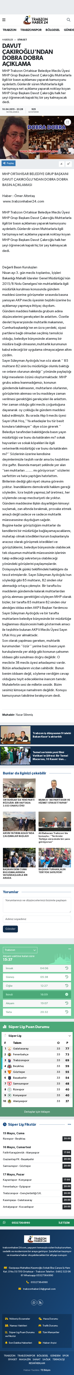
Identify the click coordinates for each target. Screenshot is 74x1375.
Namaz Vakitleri (18, 1325)
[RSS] (40, 1302)
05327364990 (39, 1282)
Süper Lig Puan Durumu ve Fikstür (20, 1334)
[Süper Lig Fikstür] (69, 1124)
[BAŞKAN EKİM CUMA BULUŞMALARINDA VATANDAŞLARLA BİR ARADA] (19, 857)
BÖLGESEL (53, 30)
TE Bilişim (45, 1370)
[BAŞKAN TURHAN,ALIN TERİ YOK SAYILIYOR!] (55, 857)
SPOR (65, 1355)
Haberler (7, 40)
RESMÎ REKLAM (37, 1363)
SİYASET (22, 40)
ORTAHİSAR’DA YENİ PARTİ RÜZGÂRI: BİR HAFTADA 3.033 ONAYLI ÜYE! (18, 803)
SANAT (37, 1359)
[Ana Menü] (4, 20)
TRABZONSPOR (30, 30)
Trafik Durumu (50, 1325)
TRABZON (9, 30)
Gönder (10, 928)
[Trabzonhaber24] (35, 20)
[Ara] (68, 20)
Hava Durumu (50, 1319)
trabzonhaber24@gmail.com (39, 1289)
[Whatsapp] (34, 1302)
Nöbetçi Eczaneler (19, 1319)
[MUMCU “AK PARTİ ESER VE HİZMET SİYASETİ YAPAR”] (55, 788)
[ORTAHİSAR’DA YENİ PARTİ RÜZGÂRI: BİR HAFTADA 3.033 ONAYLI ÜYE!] (19, 788)
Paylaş (10, 163)
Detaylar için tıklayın (37, 1111)
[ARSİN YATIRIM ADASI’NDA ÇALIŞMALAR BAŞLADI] (19, 821)
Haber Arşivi (49, 1343)
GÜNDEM (55, 1355)
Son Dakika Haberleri (20, 1343)
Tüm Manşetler (51, 1332)
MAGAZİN (25, 1359)
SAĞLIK (46, 1359)
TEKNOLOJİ (58, 1359)
